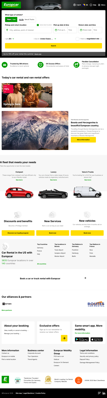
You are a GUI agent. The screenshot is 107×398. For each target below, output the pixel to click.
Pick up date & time (61, 25)
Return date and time (87, 25)
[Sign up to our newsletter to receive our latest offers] (64, 338)
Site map (19, 393)
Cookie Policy (40, 393)
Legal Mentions (28, 393)
